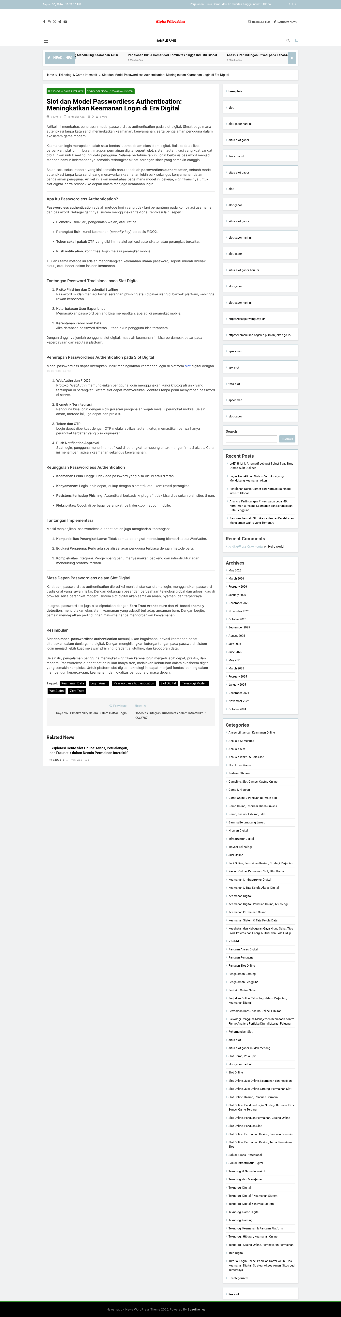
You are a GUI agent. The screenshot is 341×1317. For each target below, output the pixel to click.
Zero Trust (77, 691)
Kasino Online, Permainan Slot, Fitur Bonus (257, 871)
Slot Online (236, 1072)
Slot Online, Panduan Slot (245, 1126)
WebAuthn (56, 691)
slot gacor (235, 205)
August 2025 (237, 635)
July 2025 (235, 644)
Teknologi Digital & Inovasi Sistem (251, 1204)
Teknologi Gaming (240, 1220)
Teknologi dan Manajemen (246, 1179)
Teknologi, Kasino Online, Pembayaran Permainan (261, 1245)
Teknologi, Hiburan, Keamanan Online (253, 1236)
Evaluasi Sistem (239, 773)
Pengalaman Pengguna (243, 982)
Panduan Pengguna (241, 957)
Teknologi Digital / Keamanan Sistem (110, 91)
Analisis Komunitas (241, 741)
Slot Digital (168, 683)
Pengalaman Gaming (242, 974)
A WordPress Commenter (246, 546)
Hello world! (276, 546)
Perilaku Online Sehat (243, 990)
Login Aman (98, 683)
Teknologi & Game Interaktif (65, 91)
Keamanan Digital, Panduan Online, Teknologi (258, 904)
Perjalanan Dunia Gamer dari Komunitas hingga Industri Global (231, 4)
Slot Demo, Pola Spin (242, 1056)
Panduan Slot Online (242, 965)
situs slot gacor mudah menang (249, 1048)
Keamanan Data (72, 683)
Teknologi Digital (240, 1187)
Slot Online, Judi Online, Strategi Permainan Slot (260, 1089)
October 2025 (237, 619)
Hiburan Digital (238, 830)
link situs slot (237, 156)
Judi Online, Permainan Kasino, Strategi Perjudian (261, 863)
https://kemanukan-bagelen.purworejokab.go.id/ (260, 335)
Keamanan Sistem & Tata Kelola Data (253, 920)
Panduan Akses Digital (243, 949)
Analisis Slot (237, 749)
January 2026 (237, 595)
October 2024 (237, 709)
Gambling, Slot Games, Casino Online (253, 781)
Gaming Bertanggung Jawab (247, 822)
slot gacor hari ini (240, 124)
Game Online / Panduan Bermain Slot (253, 798)
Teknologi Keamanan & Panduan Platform (256, 1228)
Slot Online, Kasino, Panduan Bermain (253, 1097)
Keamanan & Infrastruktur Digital (250, 879)
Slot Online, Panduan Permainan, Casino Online (259, 1118)
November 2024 (239, 701)
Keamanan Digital (240, 896)
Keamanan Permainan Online (247, 912)
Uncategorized (238, 1278)
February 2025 (238, 676)
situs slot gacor (239, 140)
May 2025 (235, 660)
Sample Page (166, 40)
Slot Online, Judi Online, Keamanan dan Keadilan (260, 1081)
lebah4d (234, 941)
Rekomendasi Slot (241, 1031)
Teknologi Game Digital (244, 1212)
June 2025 (235, 652)
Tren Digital (236, 1253)
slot (231, 107)
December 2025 (239, 603)
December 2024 (239, 693)
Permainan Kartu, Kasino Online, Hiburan (255, 1011)
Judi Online (236, 855)
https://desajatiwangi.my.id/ (247, 319)
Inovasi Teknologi (240, 847)
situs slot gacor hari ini (244, 270)
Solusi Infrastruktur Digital (246, 1163)
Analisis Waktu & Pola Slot (246, 757)
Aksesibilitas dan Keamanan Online (252, 732)
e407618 (56, 117)
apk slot (234, 367)
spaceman (235, 351)
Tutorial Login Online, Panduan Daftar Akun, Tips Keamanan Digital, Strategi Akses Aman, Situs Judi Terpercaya (262, 1265)
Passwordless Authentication (134, 683)
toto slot (234, 384)
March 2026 (236, 578)
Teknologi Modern (194, 683)
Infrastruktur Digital (241, 839)
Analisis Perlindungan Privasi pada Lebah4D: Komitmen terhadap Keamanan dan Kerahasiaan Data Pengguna (261, 506)
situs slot (235, 1040)
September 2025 (239, 627)
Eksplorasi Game (240, 765)
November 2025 (239, 611)
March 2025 (236, 668)
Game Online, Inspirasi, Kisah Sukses (253, 806)
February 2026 (238, 586)
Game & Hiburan (239, 790)
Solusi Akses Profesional (245, 1155)
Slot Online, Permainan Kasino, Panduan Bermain (260, 1134)
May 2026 (235, 570)
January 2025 (237, 684)
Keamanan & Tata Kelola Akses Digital (254, 888)
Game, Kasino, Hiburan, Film (247, 814)
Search (231, 431)
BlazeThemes (196, 1309)
